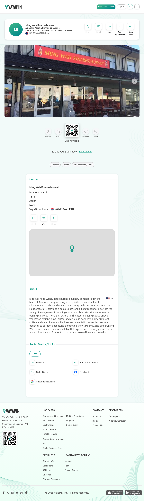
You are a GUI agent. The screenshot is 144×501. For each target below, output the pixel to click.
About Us (97, 416)
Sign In (121, 7)
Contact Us (98, 425)
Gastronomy (48, 425)
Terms (67, 466)
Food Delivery (49, 429)
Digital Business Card (52, 448)
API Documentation (117, 421)
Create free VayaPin (106, 7)
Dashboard (48, 466)
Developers (114, 416)
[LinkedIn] (12, 492)
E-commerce (49, 420)
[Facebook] (3, 492)
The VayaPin (49, 461)
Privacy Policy (71, 470)
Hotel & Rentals (50, 434)
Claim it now (85, 151)
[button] (72, 249)
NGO (45, 443)
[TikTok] (26, 492)
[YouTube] (17, 492)
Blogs (95, 421)
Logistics (70, 420)
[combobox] (110, 298)
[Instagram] (21, 492)
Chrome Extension (51, 479)
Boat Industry (72, 425)
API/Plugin (47, 470)
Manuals (68, 461)
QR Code (47, 475)
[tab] (35, 353)
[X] (8, 492)
